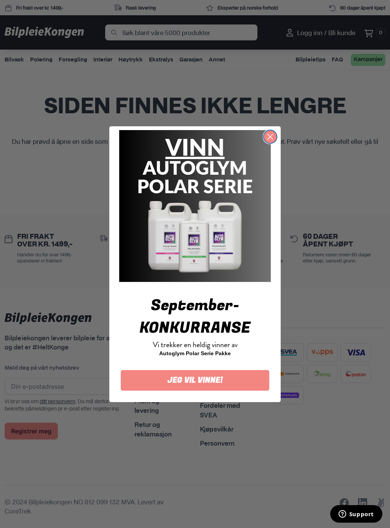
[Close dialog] (270, 136)
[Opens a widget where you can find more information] (356, 514)
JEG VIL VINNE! (195, 380)
